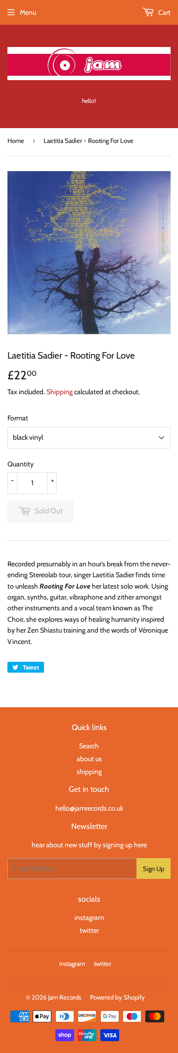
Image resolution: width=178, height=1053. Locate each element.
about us (89, 758)
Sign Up (153, 868)
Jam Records (64, 997)
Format (17, 417)
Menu (28, 12)
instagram (89, 917)
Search (89, 745)
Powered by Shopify (117, 997)
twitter (89, 930)
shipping (89, 771)
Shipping (59, 391)
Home (15, 140)
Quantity (20, 463)
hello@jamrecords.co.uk (89, 808)
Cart (164, 12)
